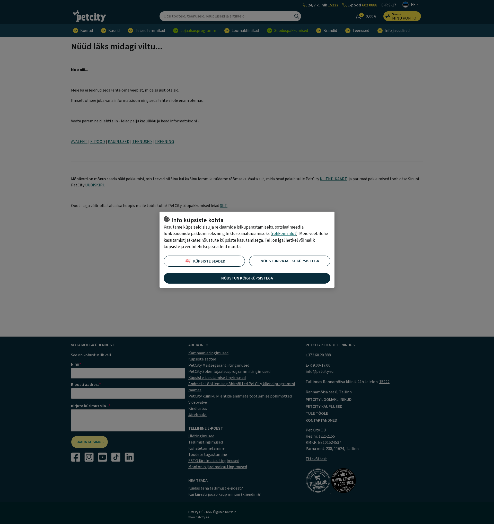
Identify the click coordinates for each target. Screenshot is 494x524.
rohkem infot (284, 234)
